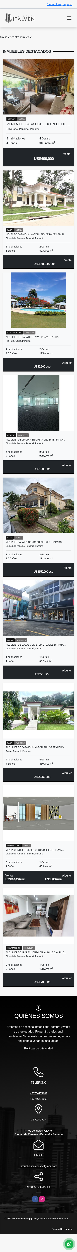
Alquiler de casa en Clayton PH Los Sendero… (35, 747)
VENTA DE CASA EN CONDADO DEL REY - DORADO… (34, 542)
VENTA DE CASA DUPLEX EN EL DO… (38, 124)
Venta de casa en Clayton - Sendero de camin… (36, 234)
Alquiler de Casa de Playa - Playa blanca (32, 337)
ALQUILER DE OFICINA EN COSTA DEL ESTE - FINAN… (35, 439)
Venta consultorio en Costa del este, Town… (35, 850)
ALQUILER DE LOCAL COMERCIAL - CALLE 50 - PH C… (36, 644)
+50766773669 (38, 1093)
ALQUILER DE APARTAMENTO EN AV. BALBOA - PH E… (36, 952)
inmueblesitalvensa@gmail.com (38, 1166)
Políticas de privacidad (38, 1048)
